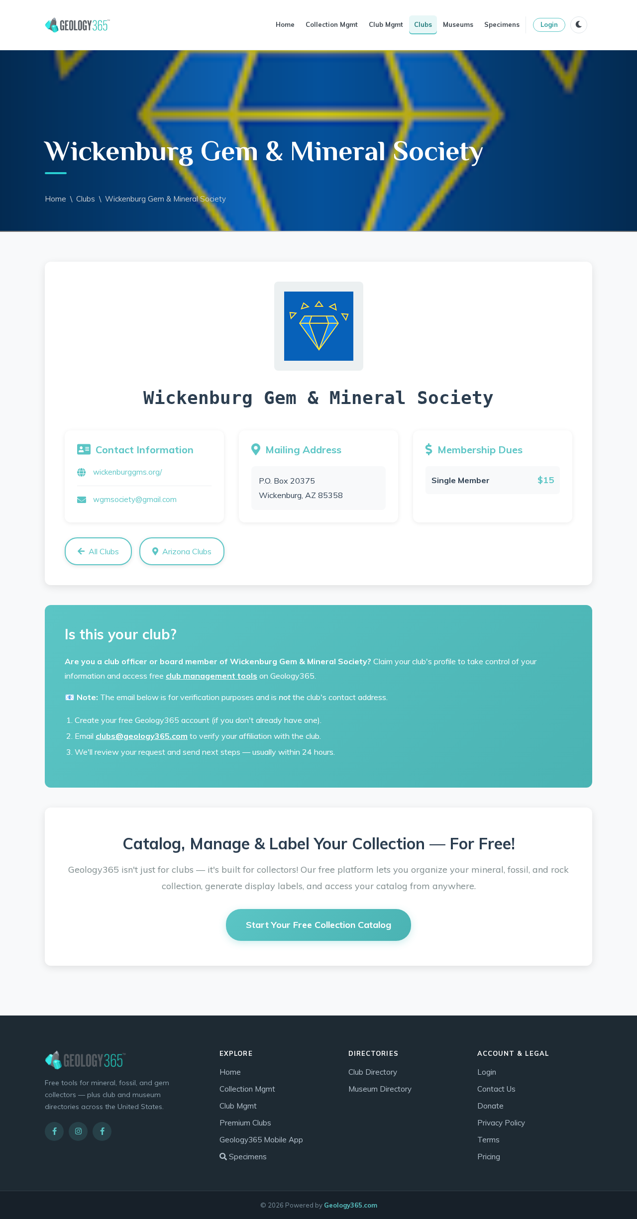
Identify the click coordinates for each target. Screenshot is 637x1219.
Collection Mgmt (332, 24)
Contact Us (496, 1089)
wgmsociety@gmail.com (135, 499)
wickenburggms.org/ (127, 472)
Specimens (502, 24)
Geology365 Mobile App (261, 1139)
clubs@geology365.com (142, 736)
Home (285, 24)
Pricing (488, 1156)
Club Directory (372, 1072)
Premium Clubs (245, 1122)
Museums (458, 24)
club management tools (211, 676)
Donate (490, 1106)
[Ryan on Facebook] (102, 1131)
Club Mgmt (386, 24)
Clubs (423, 24)
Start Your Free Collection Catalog (318, 924)
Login (549, 24)
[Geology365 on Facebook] (54, 1131)
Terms (488, 1139)
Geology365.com (350, 1205)
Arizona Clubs (187, 551)
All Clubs (104, 551)
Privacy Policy (501, 1122)
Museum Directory (380, 1089)
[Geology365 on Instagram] (78, 1131)
